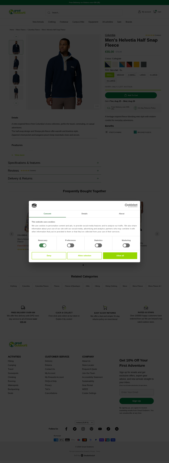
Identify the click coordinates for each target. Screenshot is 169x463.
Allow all (120, 256)
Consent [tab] (47, 214)
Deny (49, 256)
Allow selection (84, 256)
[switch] (70, 245)
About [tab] (121, 214)
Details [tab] (85, 214)
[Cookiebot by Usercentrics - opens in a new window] (126, 205)
